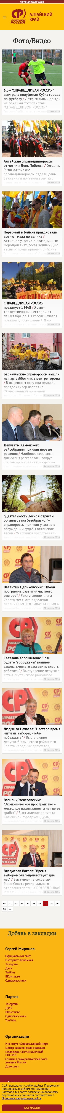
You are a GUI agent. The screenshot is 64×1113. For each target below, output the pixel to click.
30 (4, 909)
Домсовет (12, 1066)
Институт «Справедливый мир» (26, 1043)
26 (39, 903)
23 (22, 903)
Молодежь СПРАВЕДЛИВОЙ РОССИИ (24, 1053)
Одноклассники (15, 980)
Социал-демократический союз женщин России (26, 1060)
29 (57, 903)
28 (51, 903)
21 (10, 903)
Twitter (10, 972)
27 (45, 903)
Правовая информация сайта (21, 1098)
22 (16, 903)
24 (28, 903)
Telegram (11, 964)
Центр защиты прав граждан (25, 1047)
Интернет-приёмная (19, 960)
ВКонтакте (12, 976)
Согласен (32, 1107)
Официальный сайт (18, 956)
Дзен (8, 968)
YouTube (10, 1020)
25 (34, 903)
